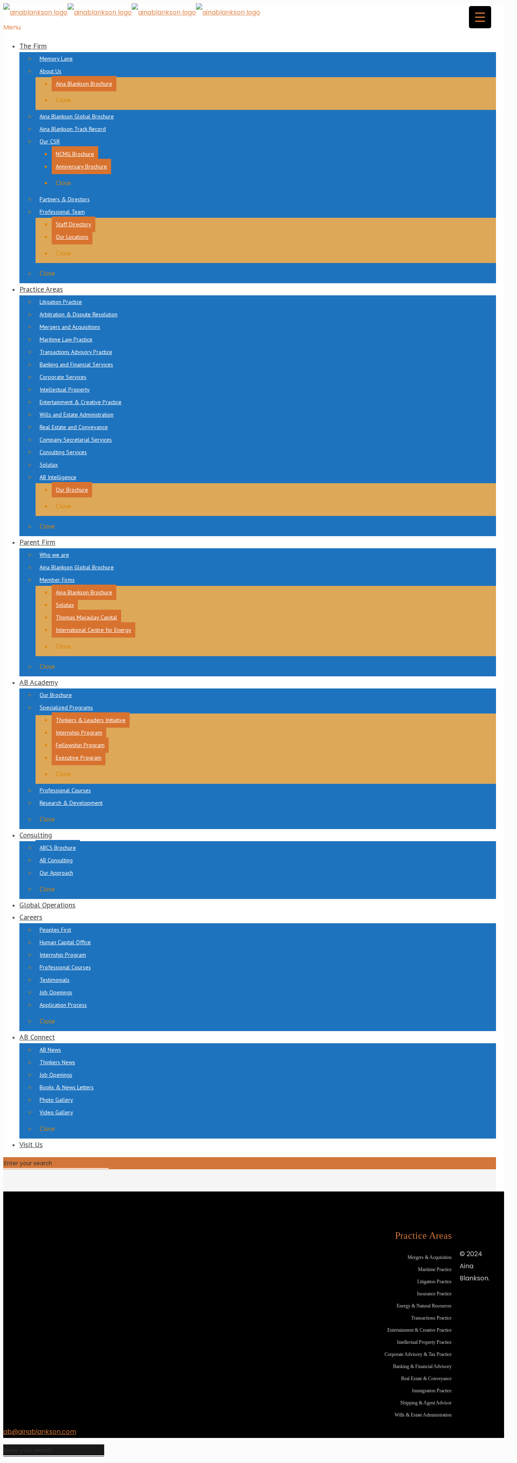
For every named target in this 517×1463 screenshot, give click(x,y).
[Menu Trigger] (480, 17)
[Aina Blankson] (131, 12)
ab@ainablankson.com (39, 1431)
